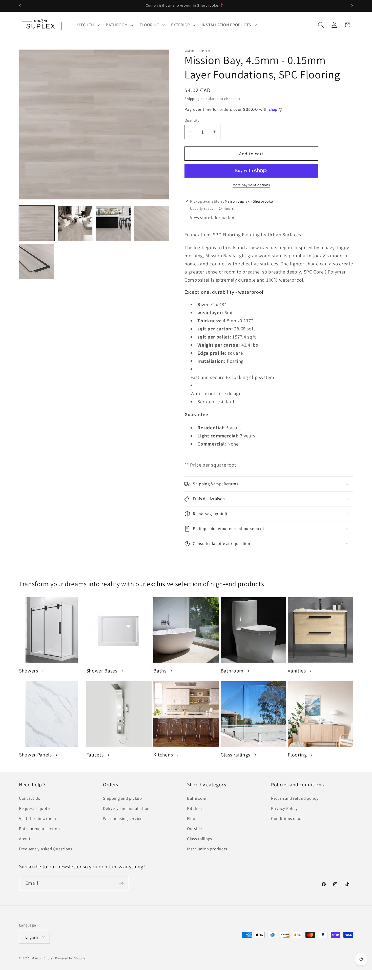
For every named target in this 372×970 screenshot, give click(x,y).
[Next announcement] (352, 6)
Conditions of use (287, 818)
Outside (194, 829)
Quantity (191, 120)
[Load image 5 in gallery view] (36, 261)
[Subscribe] (121, 883)
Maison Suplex (43, 958)
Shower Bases (101, 671)
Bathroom (232, 671)
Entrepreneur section (39, 829)
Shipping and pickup (122, 798)
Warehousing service (122, 818)
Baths (159, 671)
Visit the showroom (37, 818)
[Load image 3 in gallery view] (113, 223)
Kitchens (163, 755)
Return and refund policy (294, 798)
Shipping (192, 98)
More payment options (251, 184)
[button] (87, 24)
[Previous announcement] (20, 6)
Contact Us (29, 798)
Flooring (297, 755)
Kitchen (194, 808)
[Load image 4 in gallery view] (152, 223)
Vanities (297, 671)
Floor (192, 818)
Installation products (207, 849)
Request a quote (34, 808)
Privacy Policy (284, 808)
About (25, 839)
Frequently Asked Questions (45, 849)
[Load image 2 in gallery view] (75, 223)
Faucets (95, 755)
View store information (212, 217)
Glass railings (235, 755)
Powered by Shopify (70, 958)
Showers (28, 671)
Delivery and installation (126, 808)
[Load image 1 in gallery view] (36, 223)
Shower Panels (35, 755)
